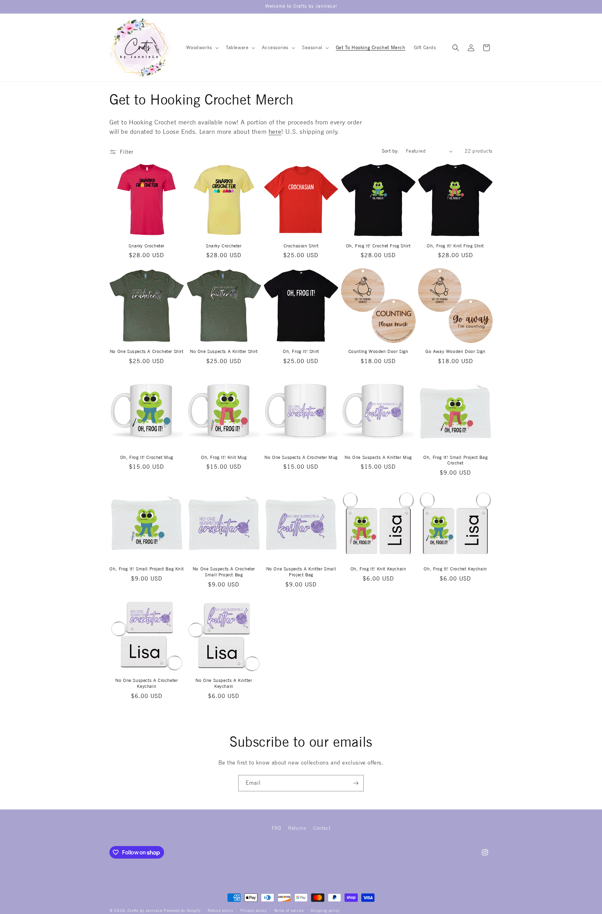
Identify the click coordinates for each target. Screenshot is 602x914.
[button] (202, 47)
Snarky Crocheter (146, 245)
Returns (297, 828)
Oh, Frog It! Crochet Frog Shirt (378, 245)
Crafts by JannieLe (145, 910)
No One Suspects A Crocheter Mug (301, 457)
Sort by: (390, 151)
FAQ (276, 828)
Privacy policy (253, 910)
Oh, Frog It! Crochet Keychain (455, 568)
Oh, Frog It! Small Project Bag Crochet (455, 460)
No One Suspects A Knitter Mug (378, 457)
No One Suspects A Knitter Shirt (224, 351)
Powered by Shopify (182, 910)
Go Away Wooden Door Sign (455, 351)
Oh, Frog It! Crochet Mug (146, 457)
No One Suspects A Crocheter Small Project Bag (224, 571)
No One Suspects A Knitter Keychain (223, 683)
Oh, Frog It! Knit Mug (224, 457)
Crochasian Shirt (301, 245)
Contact (321, 828)
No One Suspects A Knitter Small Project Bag (301, 571)
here (275, 131)
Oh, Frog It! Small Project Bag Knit (146, 568)
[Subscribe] (355, 783)
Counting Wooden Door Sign (378, 351)
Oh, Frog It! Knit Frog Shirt (455, 245)
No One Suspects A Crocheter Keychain (146, 683)
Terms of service (289, 910)
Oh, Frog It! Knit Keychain (378, 568)
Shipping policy (325, 910)
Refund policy (220, 910)
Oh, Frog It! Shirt (301, 351)
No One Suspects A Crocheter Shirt (147, 351)
